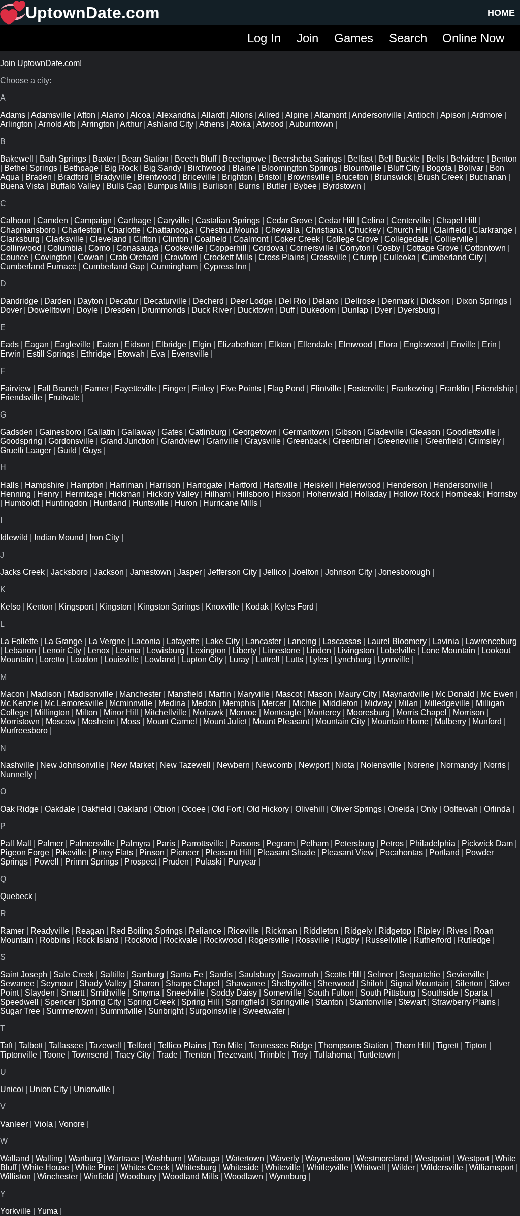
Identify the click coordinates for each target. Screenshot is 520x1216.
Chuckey (365, 230)
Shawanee (245, 983)
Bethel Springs (30, 168)
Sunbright (165, 1011)
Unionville (92, 1089)
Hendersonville (460, 485)
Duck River (211, 310)
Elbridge (171, 344)
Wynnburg (287, 1176)
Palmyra (135, 843)
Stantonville (370, 1002)
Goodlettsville (471, 432)
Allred (269, 115)
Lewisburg (165, 650)
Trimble (272, 1054)
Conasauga (137, 248)
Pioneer (185, 852)
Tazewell (105, 1045)
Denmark (397, 301)
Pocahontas (401, 852)
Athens (211, 124)
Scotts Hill (342, 974)
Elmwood (355, 344)
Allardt (212, 115)
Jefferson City (232, 572)
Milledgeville (447, 703)
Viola (43, 1123)
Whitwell (369, 1167)
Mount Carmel (171, 721)
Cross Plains (281, 257)
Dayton (90, 301)
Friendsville (21, 397)
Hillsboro (253, 494)
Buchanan (487, 177)
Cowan (91, 257)
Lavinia (446, 641)
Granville (222, 441)
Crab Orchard (134, 257)
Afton (86, 115)
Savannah (299, 974)
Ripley (429, 930)
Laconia (146, 641)
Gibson (348, 432)
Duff (287, 310)
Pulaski (208, 861)
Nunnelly (16, 774)
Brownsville (308, 177)
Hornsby (502, 494)
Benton (504, 158)
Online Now (473, 38)
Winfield (98, 1176)
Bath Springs (63, 158)
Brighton (237, 177)
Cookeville (184, 248)
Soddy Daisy (234, 992)
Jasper (189, 572)
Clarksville (65, 239)
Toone (54, 1054)
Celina (373, 220)
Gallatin (101, 432)
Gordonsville (71, 441)
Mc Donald (454, 694)
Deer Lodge (251, 301)
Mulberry (450, 721)
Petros (392, 843)
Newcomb (274, 765)
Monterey (324, 712)
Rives (457, 930)
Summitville (121, 1011)
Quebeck (16, 896)
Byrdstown (342, 186)
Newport (314, 765)
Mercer (274, 703)
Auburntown (311, 124)
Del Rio (292, 301)
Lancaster (263, 641)
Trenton (197, 1054)
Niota (344, 765)
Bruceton (352, 177)
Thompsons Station (353, 1045)
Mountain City (340, 721)
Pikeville (70, 852)
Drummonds (163, 310)
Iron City (104, 537)
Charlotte (124, 230)
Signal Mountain (419, 983)
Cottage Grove (432, 248)
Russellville (386, 940)
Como (99, 248)
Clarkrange (492, 230)
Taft (6, 1045)
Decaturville (165, 301)
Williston (15, 1176)
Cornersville (312, 248)
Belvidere (467, 158)
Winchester (57, 1176)
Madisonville (90, 694)
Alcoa (140, 115)
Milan (408, 703)
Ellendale (315, 344)
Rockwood (223, 940)
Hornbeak (463, 494)
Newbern (233, 765)
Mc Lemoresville (73, 703)
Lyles (318, 659)
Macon (12, 694)
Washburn (163, 1158)
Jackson (109, 572)
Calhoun (15, 220)
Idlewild (14, 537)
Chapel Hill (456, 220)
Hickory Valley (173, 494)
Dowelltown (49, 310)
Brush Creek (440, 177)
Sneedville (185, 992)
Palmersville (92, 843)
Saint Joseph (23, 974)
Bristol (269, 177)
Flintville (326, 388)
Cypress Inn (225, 266)
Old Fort (226, 809)
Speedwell (19, 1002)
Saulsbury (257, 974)
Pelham (315, 843)
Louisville (121, 659)
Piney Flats (112, 852)
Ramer (12, 930)
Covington (53, 257)
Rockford (141, 940)
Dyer (383, 310)
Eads (9, 344)
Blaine (243, 168)
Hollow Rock (416, 494)
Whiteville (283, 1167)
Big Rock (121, 168)
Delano (325, 301)
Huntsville (151, 503)
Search (408, 38)
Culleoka (399, 257)
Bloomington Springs (299, 168)
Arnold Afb (57, 124)
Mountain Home (400, 721)
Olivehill (309, 809)
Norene (420, 765)
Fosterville (366, 388)
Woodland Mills (190, 1176)
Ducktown (256, 310)
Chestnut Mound (229, 230)
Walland (14, 1158)
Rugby (347, 940)
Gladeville (385, 432)
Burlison (218, 186)
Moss (130, 721)
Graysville (263, 441)
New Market (132, 765)
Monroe (243, 712)
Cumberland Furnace (38, 266)
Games (353, 38)
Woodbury (137, 1176)
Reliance (205, 930)
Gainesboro (60, 432)
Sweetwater (264, 1011)
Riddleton (320, 930)
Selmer (380, 974)
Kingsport (76, 606)
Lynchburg (353, 659)
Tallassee (66, 1045)
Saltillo (112, 974)
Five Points (240, 388)
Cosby (388, 248)
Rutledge (474, 940)
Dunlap (355, 310)
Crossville (329, 257)
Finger (174, 388)
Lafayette (183, 641)
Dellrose (360, 301)
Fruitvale (64, 397)
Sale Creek (73, 974)
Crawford (181, 257)
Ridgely (358, 930)
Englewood (424, 344)
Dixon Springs (481, 301)
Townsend (90, 1054)
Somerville (282, 992)
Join (307, 38)
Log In (264, 38)
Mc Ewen (497, 694)
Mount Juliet (225, 721)
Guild (67, 450)
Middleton (340, 703)
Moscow (61, 721)
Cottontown (485, 248)
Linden (318, 650)
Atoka (240, 124)
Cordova (268, 248)
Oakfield (96, 809)
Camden (52, 220)
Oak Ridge (19, 809)
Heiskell (318, 485)
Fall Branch (58, 388)
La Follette (19, 641)
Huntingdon (66, 503)
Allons (241, 115)
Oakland (132, 809)
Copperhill (228, 248)
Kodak (257, 606)
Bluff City (403, 168)
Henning (15, 494)
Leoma (128, 650)
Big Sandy (162, 168)
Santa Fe (186, 974)
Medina (171, 703)
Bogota (439, 168)
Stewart (412, 1002)
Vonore (72, 1123)
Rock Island (97, 940)
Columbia (64, 248)
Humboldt (21, 503)
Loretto (52, 659)
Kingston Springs (169, 606)
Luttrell (267, 659)
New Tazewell (185, 765)
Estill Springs (51, 353)
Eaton (107, 344)
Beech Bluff (195, 158)
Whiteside (241, 1167)
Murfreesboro (24, 730)
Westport (473, 1158)
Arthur (131, 124)
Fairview (15, 388)
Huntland (109, 503)
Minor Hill (121, 712)
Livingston (355, 650)
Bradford (73, 177)
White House (45, 1167)
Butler (276, 186)
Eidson (137, 344)
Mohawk (208, 712)
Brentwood (156, 177)
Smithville (108, 992)
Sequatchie (419, 974)
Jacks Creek (22, 572)
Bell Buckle (399, 158)
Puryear (242, 861)
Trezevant (235, 1054)
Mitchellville (165, 712)
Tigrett (447, 1045)
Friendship (494, 388)
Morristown (20, 721)
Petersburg (354, 843)
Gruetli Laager (25, 450)
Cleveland (108, 239)
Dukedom (318, 310)
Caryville (173, 220)
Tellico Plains (182, 1045)
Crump (365, 257)
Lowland (160, 659)
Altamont (330, 115)
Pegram (280, 843)
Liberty (244, 650)
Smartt (72, 992)
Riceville (243, 930)
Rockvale (181, 940)
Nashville (17, 765)
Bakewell (17, 158)
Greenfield (444, 441)
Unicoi (11, 1089)
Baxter (104, 158)
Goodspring (21, 441)
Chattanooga (170, 230)
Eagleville (73, 344)
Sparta (476, 992)
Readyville (49, 930)
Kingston (116, 606)
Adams (12, 115)
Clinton (175, 239)
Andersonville (377, 115)
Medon (203, 703)
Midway (378, 703)
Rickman (281, 930)
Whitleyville (327, 1167)
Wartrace (123, 1158)
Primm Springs (91, 861)
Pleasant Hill (228, 852)
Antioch (421, 115)
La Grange (63, 641)
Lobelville (397, 650)
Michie (304, 703)
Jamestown (150, 572)
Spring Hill (200, 1002)
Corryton (355, 248)
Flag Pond (286, 388)
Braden (38, 177)
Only (428, 809)
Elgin (201, 344)
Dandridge (19, 301)
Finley (203, 388)
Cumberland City (452, 257)
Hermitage (84, 494)
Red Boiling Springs (146, 930)
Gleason (425, 432)
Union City (48, 1089)
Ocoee (194, 809)
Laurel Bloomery (397, 641)
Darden (57, 301)
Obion (165, 809)
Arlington (16, 124)
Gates (172, 432)
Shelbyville (291, 983)
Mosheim (98, 721)
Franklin (454, 388)
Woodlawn (243, 1176)
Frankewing (412, 388)
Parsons (245, 843)
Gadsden (16, 432)
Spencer (60, 1002)
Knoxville (222, 606)
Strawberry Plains (464, 1002)
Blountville (362, 168)
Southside (439, 992)
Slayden (40, 992)
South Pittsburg (387, 992)
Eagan (37, 344)
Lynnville (394, 659)
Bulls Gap (124, 186)
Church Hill (407, 230)
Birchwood (206, 168)
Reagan (89, 930)
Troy (300, 1054)
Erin (489, 344)
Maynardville (406, 694)
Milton (87, 712)
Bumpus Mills (172, 186)
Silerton (469, 983)
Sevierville (465, 974)
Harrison (164, 485)
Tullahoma (333, 1054)
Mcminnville (130, 703)
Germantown (306, 432)
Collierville (454, 239)
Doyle (87, 310)
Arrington (97, 124)
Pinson (152, 852)
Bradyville (113, 177)
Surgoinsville (213, 1011)
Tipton (476, 1045)
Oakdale (60, 809)
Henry (48, 494)
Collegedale (406, 239)
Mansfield (185, 694)
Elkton (280, 344)
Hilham (218, 494)
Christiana (324, 230)
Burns (249, 186)
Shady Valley (103, 983)
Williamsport (491, 1167)
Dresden (119, 310)
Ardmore (486, 115)
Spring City (101, 1002)
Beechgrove (244, 158)
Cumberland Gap (114, 266)
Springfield (245, 1002)
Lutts (294, 659)
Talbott (31, 1045)
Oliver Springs (356, 809)
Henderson (407, 485)
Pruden (175, 861)
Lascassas (341, 641)
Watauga (204, 1158)
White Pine (95, 1167)
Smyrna (146, 992)
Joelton (305, 572)
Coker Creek (297, 239)
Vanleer (14, 1123)
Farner (97, 388)
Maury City (357, 694)
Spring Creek (151, 1002)
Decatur (123, 301)
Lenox (98, 650)
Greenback (307, 441)
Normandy (459, 765)
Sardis (221, 974)
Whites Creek (145, 1167)
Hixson (288, 494)
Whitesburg (196, 1167)
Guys (92, 450)
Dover (11, 310)
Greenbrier (352, 441)
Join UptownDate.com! (41, 63)
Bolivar (470, 168)
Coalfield (210, 239)
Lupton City (202, 659)
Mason (320, 694)
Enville (463, 344)
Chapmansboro (28, 230)
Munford (487, 721)
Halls (9, 485)
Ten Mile (227, 1045)
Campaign (93, 220)
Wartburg (85, 1158)
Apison (453, 115)
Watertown (245, 1158)
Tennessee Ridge (280, 1045)
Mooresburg (368, 712)
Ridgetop (394, 930)
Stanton (329, 1002)
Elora (388, 344)
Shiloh (372, 983)
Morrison (468, 712)
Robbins (55, 940)
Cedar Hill (336, 220)
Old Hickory (268, 809)
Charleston (82, 230)
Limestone (281, 650)
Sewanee (17, 983)
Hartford (243, 485)
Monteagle (282, 712)
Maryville (253, 694)
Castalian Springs (228, 220)
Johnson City (348, 572)
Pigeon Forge (24, 852)
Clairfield (450, 230)
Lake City (223, 641)
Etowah (131, 353)
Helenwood (360, 485)
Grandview (180, 441)
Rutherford (432, 940)
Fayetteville (135, 388)
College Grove (352, 239)
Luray (239, 659)
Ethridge (96, 353)
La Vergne (106, 641)
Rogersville (268, 940)
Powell (46, 861)
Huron (186, 503)
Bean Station (145, 158)
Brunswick (393, 177)
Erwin (10, 353)
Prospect (140, 861)
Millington (52, 712)
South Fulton (331, 992)
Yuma (47, 1211)
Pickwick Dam (487, 843)
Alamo (112, 115)
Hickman (125, 494)
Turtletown (377, 1054)
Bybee (305, 186)
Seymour (57, 983)
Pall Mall (15, 843)
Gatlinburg (207, 432)
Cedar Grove (289, 220)
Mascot (289, 694)
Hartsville (281, 485)
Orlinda (497, 809)
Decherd (208, 301)
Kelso (10, 606)
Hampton (87, 485)
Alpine (297, 115)
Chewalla (282, 230)
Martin (220, 694)
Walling (49, 1158)
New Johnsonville (72, 765)
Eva (158, 353)
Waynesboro (327, 1158)
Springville (290, 1002)
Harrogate (204, 485)
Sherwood (335, 983)
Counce (14, 257)
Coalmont (250, 239)
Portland (444, 852)
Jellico (274, 572)
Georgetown (255, 432)
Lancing (301, 641)
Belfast (360, 158)
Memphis (238, 703)
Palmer (50, 843)
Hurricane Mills (230, 503)
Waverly (284, 1158)
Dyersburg (416, 310)
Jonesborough (404, 572)
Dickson (435, 301)
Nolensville (381, 765)
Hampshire (44, 485)
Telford (139, 1045)
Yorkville (15, 1211)
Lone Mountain (448, 650)
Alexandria (176, 115)
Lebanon (20, 650)
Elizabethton (240, 344)
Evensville (190, 353)
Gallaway (138, 432)
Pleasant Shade (286, 852)
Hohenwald (327, 494)
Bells (435, 158)
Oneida (401, 809)
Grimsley (485, 441)
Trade (167, 1054)
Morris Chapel (421, 712)
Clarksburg (20, 239)
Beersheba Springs (307, 158)
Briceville (199, 177)
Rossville (312, 940)
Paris (165, 843)
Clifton (144, 239)
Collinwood (20, 248)
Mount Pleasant (281, 721)
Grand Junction (127, 441)
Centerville (410, 220)
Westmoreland (382, 1158)
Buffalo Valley (75, 186)
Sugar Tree (20, 1011)
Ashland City (170, 124)
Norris (495, 765)
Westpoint (433, 1158)
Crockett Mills (228, 257)
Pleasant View (347, 852)
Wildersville (442, 1167)
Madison (45, 694)
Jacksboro (69, 572)
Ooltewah (460, 809)
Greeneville (398, 441)
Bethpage (81, 168)
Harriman (126, 485)
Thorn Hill (412, 1045)
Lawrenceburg (491, 641)
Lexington (208, 650)
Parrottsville (202, 843)
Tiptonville (18, 1054)
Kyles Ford (294, 606)
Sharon (146, 983)
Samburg (147, 974)
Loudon (84, 659)
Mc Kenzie (19, 703)
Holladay (370, 494)
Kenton (40, 606)
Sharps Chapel (193, 983)
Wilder (403, 1167)
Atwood (270, 124)
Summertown (70, 1011)
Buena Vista (22, 186)
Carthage (134, 220)
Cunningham (174, 266)
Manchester (140, 694)
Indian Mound (58, 537)
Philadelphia (433, 843)
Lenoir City (61, 650)
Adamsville (51, 115)
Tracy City (133, 1054)
